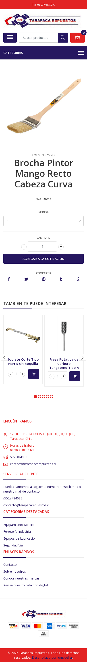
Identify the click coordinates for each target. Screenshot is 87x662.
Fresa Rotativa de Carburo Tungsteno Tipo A (64, 363)
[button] (35, 396)
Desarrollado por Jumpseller (52, 657)
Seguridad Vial (13, 545)
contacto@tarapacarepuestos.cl (33, 464)
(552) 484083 (12, 498)
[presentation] (4, 357)
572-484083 (18, 457)
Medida (44, 212)
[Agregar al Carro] (33, 374)
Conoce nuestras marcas (21, 578)
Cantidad (43, 238)
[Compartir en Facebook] (9, 279)
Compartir (43, 273)
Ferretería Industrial (17, 531)
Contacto (10, 564)
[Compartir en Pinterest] (44, 279)
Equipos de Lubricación (20, 538)
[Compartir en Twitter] (26, 279)
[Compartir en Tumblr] (61, 279)
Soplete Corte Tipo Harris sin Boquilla (23, 361)
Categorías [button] (13, 53)
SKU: (38, 199)
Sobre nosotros (14, 571)
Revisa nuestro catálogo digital (25, 585)
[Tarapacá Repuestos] (42, 20)
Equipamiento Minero (18, 525)
